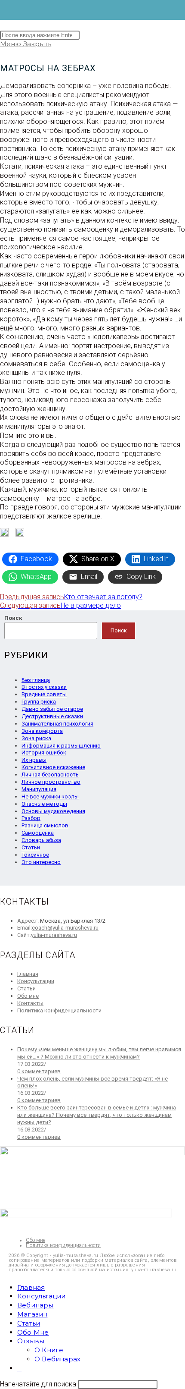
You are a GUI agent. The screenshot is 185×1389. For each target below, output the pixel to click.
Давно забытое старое (52, 709)
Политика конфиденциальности (59, 1010)
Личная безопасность (50, 774)
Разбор (31, 818)
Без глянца (36, 680)
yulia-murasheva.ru (54, 935)
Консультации (35, 981)
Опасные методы (44, 804)
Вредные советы (44, 694)
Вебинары (35, 1305)
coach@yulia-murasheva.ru (65, 927)
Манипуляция (39, 789)
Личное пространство (51, 782)
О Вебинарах (57, 1359)
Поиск (13, 618)
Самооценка (38, 833)
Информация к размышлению (61, 745)
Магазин (32, 1314)
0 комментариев (39, 1071)
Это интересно (41, 862)
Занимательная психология (57, 723)
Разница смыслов (45, 825)
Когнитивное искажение (53, 767)
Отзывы (30, 1341)
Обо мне (28, 996)
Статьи (31, 847)
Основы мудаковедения (53, 811)
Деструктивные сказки (52, 716)
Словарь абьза (41, 840)
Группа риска (39, 701)
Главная (27, 974)
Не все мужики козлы (50, 796)
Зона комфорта (42, 731)
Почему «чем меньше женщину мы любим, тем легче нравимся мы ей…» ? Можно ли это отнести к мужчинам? (99, 1053)
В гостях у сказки (44, 687)
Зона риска (36, 738)
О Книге (48, 1350)
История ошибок (44, 752)
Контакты (30, 1003)
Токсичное (35, 855)
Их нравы (34, 760)
